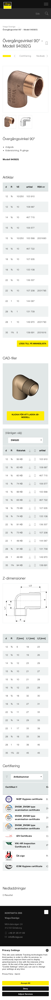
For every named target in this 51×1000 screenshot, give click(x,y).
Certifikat (10, 787)
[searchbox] (23, 14)
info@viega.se (15, 937)
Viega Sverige (9, 26)
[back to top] (46, 912)
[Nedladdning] (30, 459)
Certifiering (25, 56)
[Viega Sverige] (7, 4)
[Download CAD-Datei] (29, 450)
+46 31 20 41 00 (16, 932)
